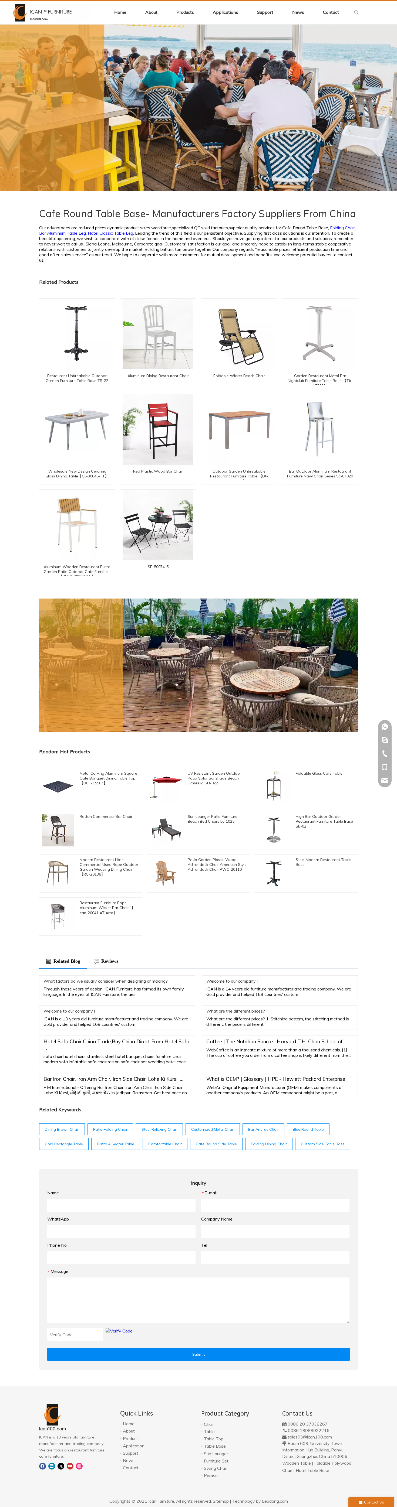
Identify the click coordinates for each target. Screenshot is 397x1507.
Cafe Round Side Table (216, 1144)
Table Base (215, 1446)
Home (128, 1423)
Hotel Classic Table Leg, (111, 233)
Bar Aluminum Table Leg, (63, 233)
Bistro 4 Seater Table (115, 1144)
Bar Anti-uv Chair (263, 1129)
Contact (131, 1467)
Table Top (213, 1438)
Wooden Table (296, 1463)
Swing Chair (215, 1468)
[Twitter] (61, 1465)
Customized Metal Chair (212, 1129)
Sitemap (221, 1501)
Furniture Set (216, 1461)
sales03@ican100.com (310, 1437)
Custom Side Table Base (323, 1144)
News (128, 1460)
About (129, 1431)
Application (133, 1445)
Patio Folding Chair (110, 1129)
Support (130, 1453)
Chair (209, 1424)
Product (130, 1438)
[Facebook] (42, 1465)
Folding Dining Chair (269, 1144)
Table (209, 1431)
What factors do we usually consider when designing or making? (105, 981)
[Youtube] (70, 1465)
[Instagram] (79, 1465)
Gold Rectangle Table (64, 1144)
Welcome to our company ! (232, 981)
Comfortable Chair (165, 1144)
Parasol (211, 1475)
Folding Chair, (343, 227)
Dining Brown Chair (62, 1129)
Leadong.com (275, 1501)
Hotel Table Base (312, 1470)
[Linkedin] (51, 1465)
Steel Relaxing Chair (159, 1129)
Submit (198, 1354)
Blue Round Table (308, 1129)
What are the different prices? (235, 1011)
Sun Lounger (216, 1453)
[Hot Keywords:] (356, 13)
